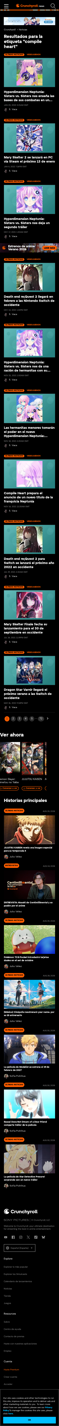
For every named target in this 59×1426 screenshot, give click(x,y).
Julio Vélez (16, 857)
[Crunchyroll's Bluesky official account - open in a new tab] (43, 1237)
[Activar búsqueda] (53, 6)
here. (11, 1414)
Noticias (23, 30)
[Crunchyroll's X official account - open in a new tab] (28, 1237)
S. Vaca (13, 109)
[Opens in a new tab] (29, 21)
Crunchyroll (10, 30)
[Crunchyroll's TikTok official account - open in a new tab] (36, 1237)
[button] (19, 1248)
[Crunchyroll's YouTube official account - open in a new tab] (5, 1237)
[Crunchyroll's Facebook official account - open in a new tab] (13, 1237)
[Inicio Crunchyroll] (21, 1214)
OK (29, 1420)
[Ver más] (6, 6)
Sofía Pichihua (17, 1076)
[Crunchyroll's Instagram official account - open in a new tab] (21, 1237)
